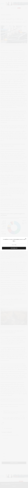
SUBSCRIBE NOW (14, 248)
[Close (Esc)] (25, 239)
